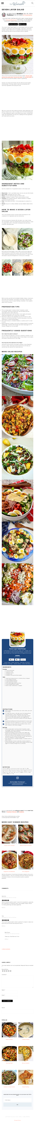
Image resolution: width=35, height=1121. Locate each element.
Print (12, 659)
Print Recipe (23, 24)
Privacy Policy (17, 1120)
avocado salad (28, 77)
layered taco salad (18, 77)
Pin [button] (18, 659)
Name (3, 990)
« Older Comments (6, 949)
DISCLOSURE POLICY (11, 19)
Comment (4, 974)
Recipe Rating (5, 969)
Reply (3, 907)
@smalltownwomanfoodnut (18, 783)
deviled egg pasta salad (7, 77)
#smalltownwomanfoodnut (17, 784)
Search (3, 1007)
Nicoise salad (29, 75)
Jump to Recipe (13, 24)
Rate (23, 659)
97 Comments (27, 15)
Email (3, 995)
